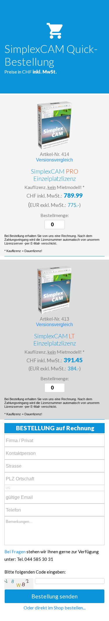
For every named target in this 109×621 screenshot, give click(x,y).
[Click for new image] (18, 583)
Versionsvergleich (54, 159)
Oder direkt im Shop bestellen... (54, 607)
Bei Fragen (15, 551)
